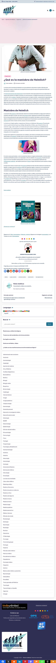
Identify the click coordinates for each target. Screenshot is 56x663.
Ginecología (6, 458)
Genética (5, 452)
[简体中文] (6, 311)
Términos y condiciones (14, 620)
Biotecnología (6, 389)
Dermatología (6, 406)
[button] (19, 289)
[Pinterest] (16, 271)
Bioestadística (6, 374)
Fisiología (5, 441)
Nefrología (5, 522)
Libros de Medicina (14, 615)
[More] (31, 271)
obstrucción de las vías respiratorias (13, 93)
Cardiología (6, 392)
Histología (5, 464)
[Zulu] (29, 311)
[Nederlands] (8, 311)
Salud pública (6, 576)
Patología (5, 545)
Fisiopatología (6, 444)
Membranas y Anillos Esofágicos (12, 331)
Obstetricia (6, 533)
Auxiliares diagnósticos (9, 372)
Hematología (6, 461)
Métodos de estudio (8, 516)
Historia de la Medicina (8, 467)
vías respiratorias (39, 277)
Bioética (5, 377)
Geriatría (5, 455)
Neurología (6, 527)
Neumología (6, 524)
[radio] (25, 261)
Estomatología (7, 432)
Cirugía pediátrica (7, 400)
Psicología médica (7, 562)
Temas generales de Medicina (10, 582)
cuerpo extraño (13, 277)
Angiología (6, 363)
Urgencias (7, 76)
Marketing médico (7, 484)
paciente (13, 113)
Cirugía (5, 397)
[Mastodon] (19, 271)
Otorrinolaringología (8, 542)
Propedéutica (6, 559)
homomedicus (45, 234)
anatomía (39, 157)
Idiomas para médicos (8, 470)
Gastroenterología (7, 449)
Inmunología (6, 475)
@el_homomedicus (15, 234)
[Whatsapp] (25, 271)
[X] (8, 271)
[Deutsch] (14, 311)
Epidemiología (6, 426)
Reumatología (6, 573)
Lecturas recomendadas (9, 478)
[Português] (21, 311)
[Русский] (23, 311)
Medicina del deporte (8, 496)
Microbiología (6, 519)
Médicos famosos (7, 513)
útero (5, 159)
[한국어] (19, 311)
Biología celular (7, 383)
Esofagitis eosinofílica (9, 339)
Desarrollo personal (8, 409)
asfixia (14, 97)
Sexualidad (6, 579)
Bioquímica (6, 386)
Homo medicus (7, 190)
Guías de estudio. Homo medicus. (28, 223)
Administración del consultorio (10, 354)
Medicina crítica (7, 493)
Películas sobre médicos (9, 550)
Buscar (5, 320)
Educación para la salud (9, 415)
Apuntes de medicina (8, 366)
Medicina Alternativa (8, 487)
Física (4, 438)
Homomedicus (15, 236)
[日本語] (17, 311)
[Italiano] (15, 311)
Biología (5, 380)
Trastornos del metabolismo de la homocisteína (16, 335)
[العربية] (4, 311)
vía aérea (23, 180)
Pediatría (5, 547)
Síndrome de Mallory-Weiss (10, 343)
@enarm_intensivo (25, 234)
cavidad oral (8, 178)
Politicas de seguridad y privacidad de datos (15, 618)
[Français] (12, 311)
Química (5, 568)
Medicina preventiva (8, 510)
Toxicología (6, 585)
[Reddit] (11, 271)
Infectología (6, 472)
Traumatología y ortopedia (10, 588)
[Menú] (53, 10)
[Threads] (28, 271)
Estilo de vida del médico (9, 429)
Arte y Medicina (7, 369)
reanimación (30, 277)
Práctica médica (7, 553)
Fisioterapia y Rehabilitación (10, 446)
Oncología (5, 539)
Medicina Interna (7, 501)
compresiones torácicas (9, 161)
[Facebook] (5, 271)
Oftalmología (6, 536)
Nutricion (5, 530)
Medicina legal (6, 504)
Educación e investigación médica (11, 412)
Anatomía (5, 357)
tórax (29, 161)
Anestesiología (7, 360)
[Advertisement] (28, 31)
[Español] (25, 311)
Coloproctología (7, 403)
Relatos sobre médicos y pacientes (12, 571)
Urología (5, 594)
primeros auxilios (22, 277)
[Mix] (22, 271)
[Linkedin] (13, 271)
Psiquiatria (5, 565)
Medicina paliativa (7, 507)
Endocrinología (7, 423)
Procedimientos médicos (9, 556)
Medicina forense (7, 498)
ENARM (5, 421)
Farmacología (6, 435)
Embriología (6, 418)
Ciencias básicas (7, 395)
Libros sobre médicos (8, 481)
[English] (10, 311)
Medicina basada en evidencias (11, 490)
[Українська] (27, 311)
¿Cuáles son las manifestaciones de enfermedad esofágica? (19, 347)
